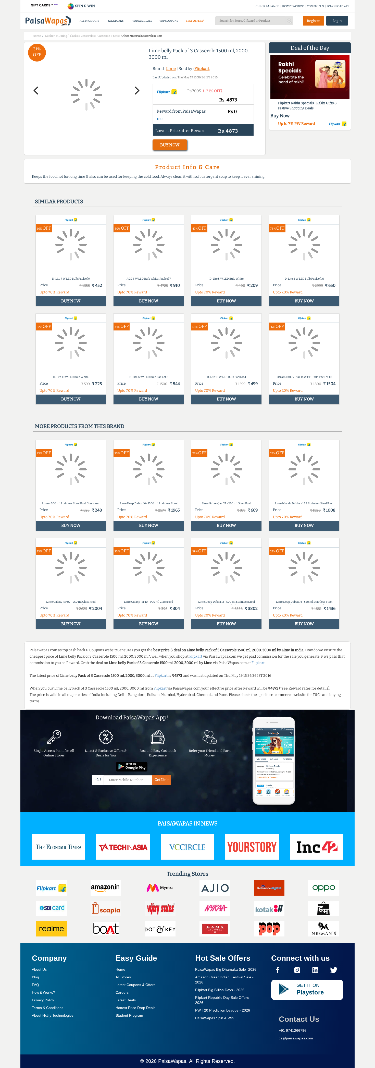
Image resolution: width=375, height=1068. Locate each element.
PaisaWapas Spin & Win (214, 1018)
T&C (159, 119)
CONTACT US (315, 6)
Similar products (59, 201)
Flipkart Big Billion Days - (219, 990)
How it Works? (43, 992)
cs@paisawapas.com (296, 1038)
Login (337, 21)
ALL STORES (115, 20)
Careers (122, 992)
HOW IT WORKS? (293, 6)
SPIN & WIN (84, 6)
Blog (35, 977)
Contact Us (299, 1019)
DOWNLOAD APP (338, 6)
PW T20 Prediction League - (222, 1010)
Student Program (129, 1015)
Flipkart (202, 68)
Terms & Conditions (47, 1008)
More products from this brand (79, 426)
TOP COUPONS (168, 20)
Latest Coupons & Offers (135, 985)
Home (120, 969)
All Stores (123, 977)
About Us (39, 969)
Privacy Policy (43, 1000)
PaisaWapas (172, 1061)
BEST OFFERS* (195, 20)
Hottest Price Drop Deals (135, 1008)
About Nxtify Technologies (52, 1015)
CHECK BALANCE (267, 6)
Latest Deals (126, 1000)
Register (313, 21)
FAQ (35, 985)
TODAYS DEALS (142, 20)
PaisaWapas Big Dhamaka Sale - (225, 969)
